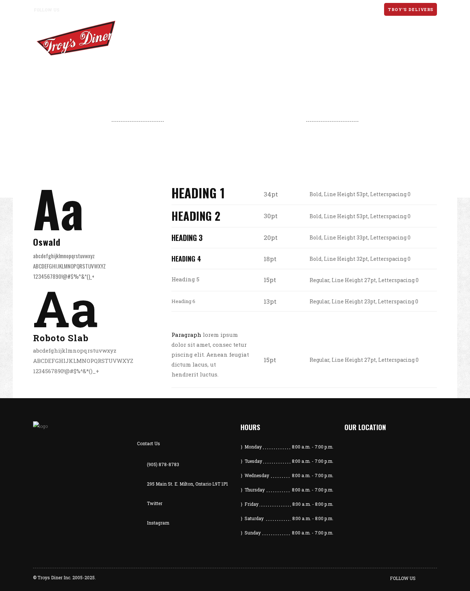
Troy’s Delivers (410, 9)
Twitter (154, 503)
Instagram (158, 523)
